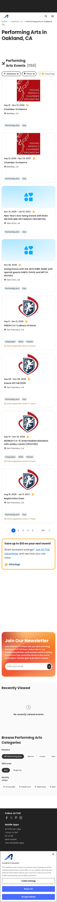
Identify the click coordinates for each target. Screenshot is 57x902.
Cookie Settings (28, 881)
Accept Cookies (28, 897)
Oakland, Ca (17, 21)
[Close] (53, 854)
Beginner (17, 770)
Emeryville (10, 786)
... (37, 530)
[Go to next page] (49, 530)
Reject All (28, 889)
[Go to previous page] (8, 530)
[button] (29, 73)
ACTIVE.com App (13, 829)
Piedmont (26, 786)
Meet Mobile (11, 839)
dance (31, 756)
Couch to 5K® (11, 832)
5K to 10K (9, 836)
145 (43, 530)
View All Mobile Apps (14, 842)
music (43, 756)
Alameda (41, 786)
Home (4, 21)
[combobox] (11, 73)
